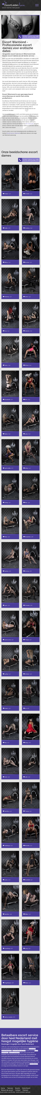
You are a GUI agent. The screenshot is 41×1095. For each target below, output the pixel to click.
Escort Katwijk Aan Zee (19, 1050)
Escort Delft (32, 1048)
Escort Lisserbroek (14, 1052)
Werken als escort (7, 1090)
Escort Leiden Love (5, 1092)
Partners (25, 1090)
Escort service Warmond (13, 133)
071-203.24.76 (31, 36)
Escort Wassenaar (6, 1050)
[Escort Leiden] (15, 5)
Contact (17, 1090)
